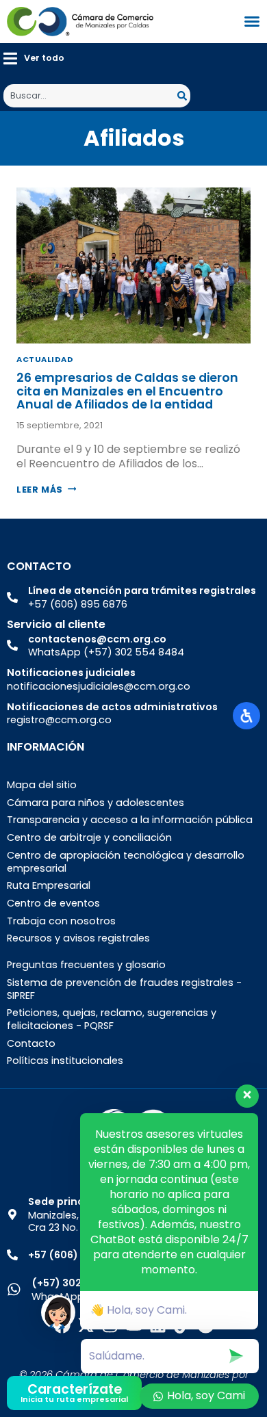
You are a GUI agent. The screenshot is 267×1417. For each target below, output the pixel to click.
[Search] (183, 95)
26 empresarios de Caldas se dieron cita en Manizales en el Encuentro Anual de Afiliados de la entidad (127, 391)
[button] (33, 58)
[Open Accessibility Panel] (246, 715)
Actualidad (45, 359)
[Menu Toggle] (252, 21)
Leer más (46, 489)
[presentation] (133, 265)
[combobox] (90, 95)
